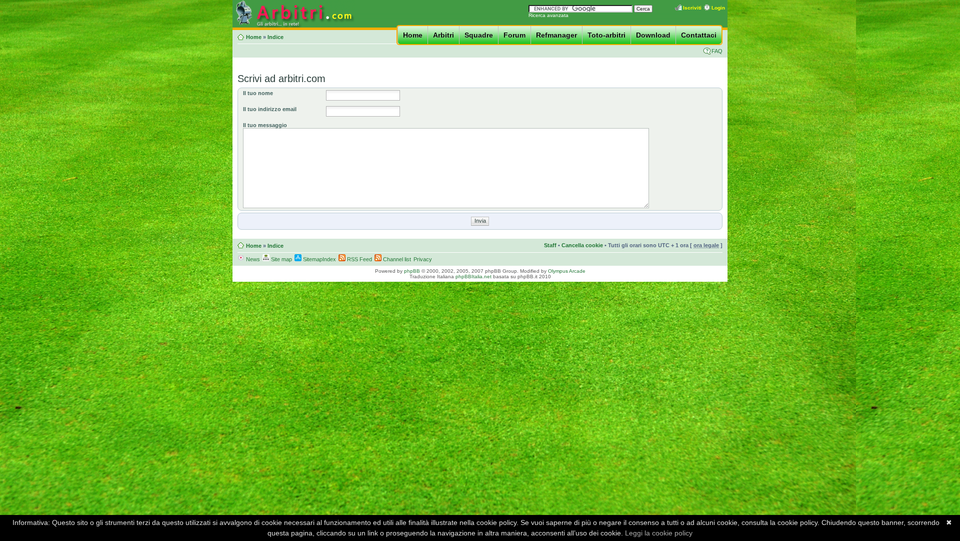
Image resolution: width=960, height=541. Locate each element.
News (252, 259)
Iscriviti (692, 8)
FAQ (717, 51)
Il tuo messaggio (265, 125)
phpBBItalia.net (474, 276)
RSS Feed (359, 259)
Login (718, 8)
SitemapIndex (319, 259)
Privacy (423, 259)
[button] (480, 221)
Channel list (396, 259)
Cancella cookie (582, 245)
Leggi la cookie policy (658, 533)
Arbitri (443, 35)
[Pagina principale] (294, 26)
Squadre (478, 35)
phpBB (412, 271)
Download (653, 35)
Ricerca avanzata (548, 15)
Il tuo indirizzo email (269, 109)
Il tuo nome (258, 93)
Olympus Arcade (567, 271)
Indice (276, 37)
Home (412, 35)
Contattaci (698, 35)
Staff (550, 245)
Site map (281, 259)
